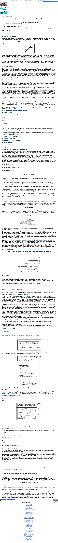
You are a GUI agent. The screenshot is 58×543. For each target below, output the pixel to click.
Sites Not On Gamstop (29, 514)
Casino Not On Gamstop (29, 506)
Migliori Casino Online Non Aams (29, 522)
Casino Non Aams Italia (29, 508)
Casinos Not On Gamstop (29, 507)
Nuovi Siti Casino (29, 504)
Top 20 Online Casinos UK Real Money (29, 517)
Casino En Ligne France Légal (29, 539)
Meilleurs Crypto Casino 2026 (29, 540)
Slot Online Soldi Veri (40, 0)
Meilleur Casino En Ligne (29, 521)
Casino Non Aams (46, 0)
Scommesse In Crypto (29, 531)
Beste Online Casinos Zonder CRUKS (21, 0)
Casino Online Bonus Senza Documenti (29, 534)
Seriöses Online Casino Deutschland (29, 509)
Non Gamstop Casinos (29, 505)
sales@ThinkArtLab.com (55, 502)
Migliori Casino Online (12, 0)
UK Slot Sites (29, 519)
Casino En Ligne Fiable (29, 512)
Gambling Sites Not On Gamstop (29, 518)
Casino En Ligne (29, 511)
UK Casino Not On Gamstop (29, 510)
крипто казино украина (29, 529)
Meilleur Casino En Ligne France (29, 533)
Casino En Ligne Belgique (29, 525)
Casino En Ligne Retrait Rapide (29, 535)
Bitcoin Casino (29, 524)
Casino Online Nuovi (29, 536)
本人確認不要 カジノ (29, 528)
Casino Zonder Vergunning (32, 0)
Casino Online (29, 541)
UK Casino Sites (29, 516)
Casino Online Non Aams (29, 523)
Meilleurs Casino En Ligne (29, 530)
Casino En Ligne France (29, 538)
